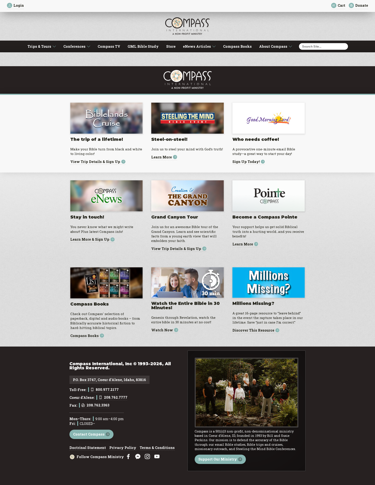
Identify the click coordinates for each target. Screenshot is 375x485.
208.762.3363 (98, 405)
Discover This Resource (253, 330)
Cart (341, 5)
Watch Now (162, 330)
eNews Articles (197, 46)
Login (18, 5)
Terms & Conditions (157, 448)
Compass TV (109, 46)
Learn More (161, 157)
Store (171, 46)
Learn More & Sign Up (89, 239)
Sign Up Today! (246, 162)
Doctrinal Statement (87, 448)
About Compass (273, 46)
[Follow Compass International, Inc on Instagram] (147, 456)
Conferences (74, 46)
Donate (361, 5)
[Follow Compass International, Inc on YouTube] (157, 456)
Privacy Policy (122, 448)
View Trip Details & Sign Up (95, 162)
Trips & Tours (39, 46)
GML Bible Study (143, 46)
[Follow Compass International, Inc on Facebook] (128, 456)
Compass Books (237, 46)
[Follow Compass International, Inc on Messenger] (137, 456)
